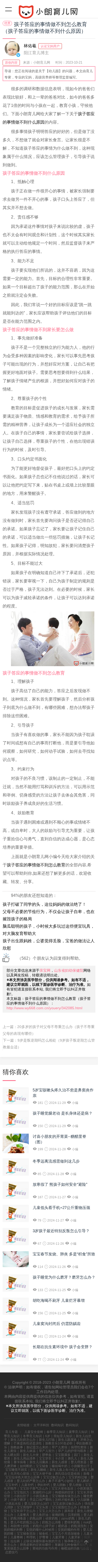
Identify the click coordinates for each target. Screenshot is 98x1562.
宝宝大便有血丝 (62, 1488)
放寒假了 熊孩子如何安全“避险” (60, 1184)
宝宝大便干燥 (42, 1473)
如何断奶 (26, 1466)
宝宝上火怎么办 (50, 1511)
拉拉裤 (15, 1541)
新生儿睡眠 (38, 1470)
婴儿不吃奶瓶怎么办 (24, 1522)
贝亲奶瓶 (74, 1515)
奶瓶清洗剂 (79, 1526)
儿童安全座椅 (33, 1432)
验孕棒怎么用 (73, 1541)
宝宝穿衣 (45, 1458)
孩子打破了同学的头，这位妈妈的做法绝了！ (44, 904)
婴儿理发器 (79, 1462)
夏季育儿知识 (78, 1432)
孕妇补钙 (43, 1485)
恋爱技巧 (11, 1552)
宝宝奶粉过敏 (77, 1477)
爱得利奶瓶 (72, 1522)
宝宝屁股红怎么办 (64, 1507)
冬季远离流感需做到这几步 (56, 1161)
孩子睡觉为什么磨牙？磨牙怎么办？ (64, 1277)
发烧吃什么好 (42, 1492)
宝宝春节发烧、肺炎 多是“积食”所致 (64, 1254)
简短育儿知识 (63, 1436)
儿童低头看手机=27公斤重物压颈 (61, 1207)
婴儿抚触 (59, 1485)
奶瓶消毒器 (18, 1518)
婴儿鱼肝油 (40, 1515)
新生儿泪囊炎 (39, 1462)
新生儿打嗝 (47, 1440)
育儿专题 (11, 1432)
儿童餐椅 (16, 1537)
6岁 (47, 1436)
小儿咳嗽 (83, 1500)
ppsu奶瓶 (68, 1518)
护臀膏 (44, 1537)
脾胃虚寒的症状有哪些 (35, 1545)
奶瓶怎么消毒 (51, 1522)
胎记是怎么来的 (37, 1447)
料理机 (31, 1537)
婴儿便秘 (75, 1485)
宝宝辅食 (42, 1466)
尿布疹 (69, 1511)
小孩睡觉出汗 (80, 1466)
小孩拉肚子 (21, 1496)
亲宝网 (44, 970)
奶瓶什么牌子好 (44, 1526)
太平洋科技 (41, 1425)
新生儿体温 (28, 1451)
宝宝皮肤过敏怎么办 (67, 1503)
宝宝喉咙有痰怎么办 (66, 1496)
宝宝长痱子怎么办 (23, 1511)
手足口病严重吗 (40, 1500)
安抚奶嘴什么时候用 (40, 1529)
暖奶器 (62, 1526)
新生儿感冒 (59, 1462)
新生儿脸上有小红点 (64, 1470)
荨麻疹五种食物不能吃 (70, 1545)
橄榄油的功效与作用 (75, 1548)
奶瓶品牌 (36, 1518)
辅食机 (43, 1533)
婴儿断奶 (83, 1481)
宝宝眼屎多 (63, 1455)
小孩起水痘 (13, 1503)
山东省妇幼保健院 (68, 970)
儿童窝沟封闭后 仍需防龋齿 (57, 1323)
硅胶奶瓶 (51, 1518)
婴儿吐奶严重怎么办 (31, 1481)
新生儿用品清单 (25, 1458)
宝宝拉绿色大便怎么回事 (22, 1477)
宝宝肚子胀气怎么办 (34, 1488)
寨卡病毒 (20, 1462)
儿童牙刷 (74, 1537)
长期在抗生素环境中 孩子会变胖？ (63, 1347)
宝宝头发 (42, 1507)
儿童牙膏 (58, 1537)
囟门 (77, 1455)
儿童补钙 (27, 1485)
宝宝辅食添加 (26, 1533)
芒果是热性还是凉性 (28, 1443)
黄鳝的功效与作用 (44, 1548)
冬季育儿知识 (32, 1436)
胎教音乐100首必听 (59, 1443)
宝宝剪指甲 (24, 1507)
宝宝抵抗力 (21, 1492)
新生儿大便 (31, 1455)
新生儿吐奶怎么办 (23, 1440)
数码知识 (57, 1425)
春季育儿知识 (56, 1432)
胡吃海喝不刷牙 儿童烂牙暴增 (59, 1300)
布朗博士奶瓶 (19, 1526)
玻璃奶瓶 (58, 1515)
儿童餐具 (23, 1515)
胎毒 (86, 1473)
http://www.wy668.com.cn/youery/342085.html (44, 1008)
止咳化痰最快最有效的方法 (42, 1541)
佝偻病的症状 (64, 1492)
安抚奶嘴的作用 (69, 1529)
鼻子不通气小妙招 (60, 1481)
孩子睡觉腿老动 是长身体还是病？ (63, 1113)
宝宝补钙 (11, 1485)
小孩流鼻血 (40, 1496)
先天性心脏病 (19, 1473)
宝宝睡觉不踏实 (16, 1470)
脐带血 (46, 1455)
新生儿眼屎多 (67, 1440)
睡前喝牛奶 (59, 1466)
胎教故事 (16, 1447)
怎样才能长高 (64, 1500)
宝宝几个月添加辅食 (66, 1533)
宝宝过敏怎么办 (54, 1477)
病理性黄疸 (79, 1447)
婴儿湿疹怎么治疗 (36, 1503)
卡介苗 (59, 1458)
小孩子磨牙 (18, 1500)
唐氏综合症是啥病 (67, 1473)
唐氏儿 (72, 1458)
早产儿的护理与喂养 (72, 1451)
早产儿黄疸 (59, 1447)
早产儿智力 (47, 1451)
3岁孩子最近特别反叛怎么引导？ (61, 1231)
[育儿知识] (49, 13)
